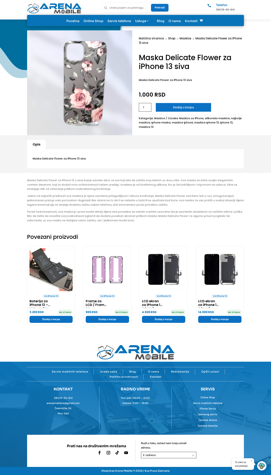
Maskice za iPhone (191, 118)
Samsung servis (207, 414)
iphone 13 (226, 122)
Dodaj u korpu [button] (51, 319)
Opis (36, 144)
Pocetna (72, 21)
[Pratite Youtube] (126, 452)
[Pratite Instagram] (108, 452)
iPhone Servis (208, 408)
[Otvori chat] (261, 465)
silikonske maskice (217, 118)
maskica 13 (146, 127)
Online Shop (93, 21)
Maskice (185, 38)
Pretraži (160, 7)
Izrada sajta (108, 371)
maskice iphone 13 (206, 122)
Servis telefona (119, 21)
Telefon (221, 5)
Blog (160, 21)
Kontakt (191, 21)
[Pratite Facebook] (99, 452)
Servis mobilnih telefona (70, 371)
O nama (174, 21)
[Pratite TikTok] (117, 452)
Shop (171, 38)
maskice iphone (182, 122)
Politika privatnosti (124, 376)
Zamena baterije (208, 425)
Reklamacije (180, 371)
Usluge (140, 21)
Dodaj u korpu (183, 107)
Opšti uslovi (210, 371)
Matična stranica (151, 38)
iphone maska (161, 122)
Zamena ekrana (207, 420)
